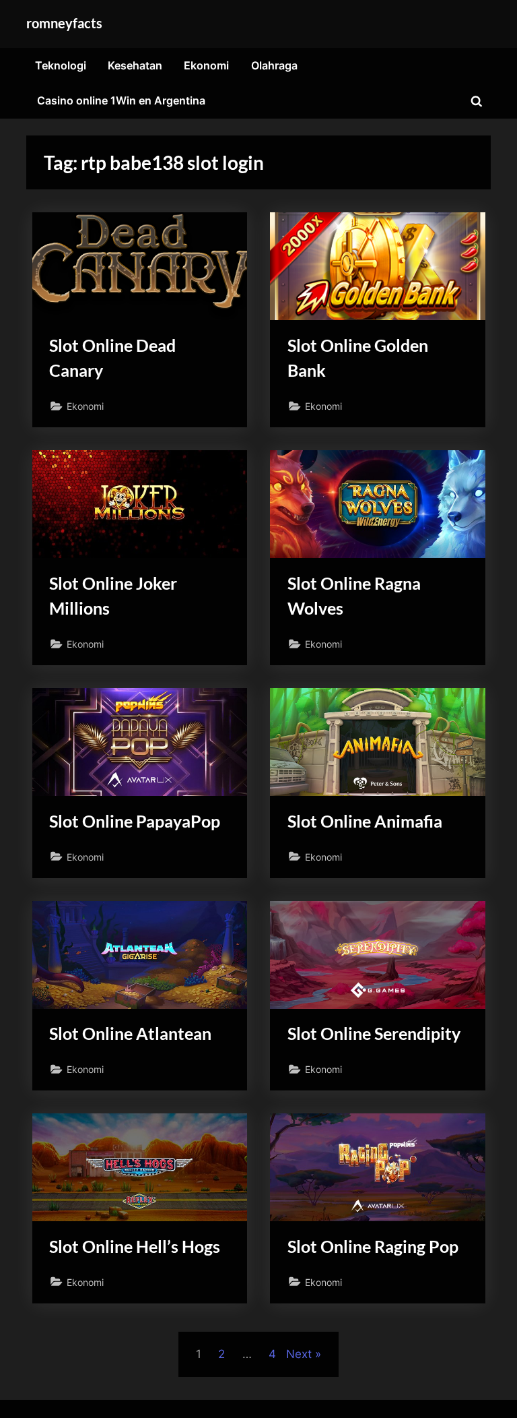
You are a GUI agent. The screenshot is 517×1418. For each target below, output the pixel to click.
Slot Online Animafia (364, 821)
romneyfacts (64, 23)
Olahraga (274, 65)
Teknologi (60, 65)
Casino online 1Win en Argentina (121, 100)
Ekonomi (206, 65)
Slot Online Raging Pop (372, 1246)
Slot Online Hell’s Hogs (134, 1246)
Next (299, 1354)
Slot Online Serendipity (373, 1033)
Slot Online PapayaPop (134, 821)
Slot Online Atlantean (130, 1033)
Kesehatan (135, 65)
